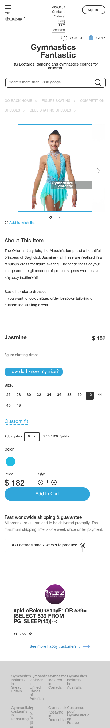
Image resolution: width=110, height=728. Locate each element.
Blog (61, 21)
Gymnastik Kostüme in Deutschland (57, 714)
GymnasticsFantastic (53, 51)
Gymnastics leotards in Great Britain (20, 684)
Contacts (58, 11)
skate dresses (34, 292)
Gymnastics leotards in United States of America (38, 688)
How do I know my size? (34, 372)
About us (58, 7)
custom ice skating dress (26, 305)
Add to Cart (47, 494)
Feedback (58, 30)
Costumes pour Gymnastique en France (76, 715)
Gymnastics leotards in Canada (57, 682)
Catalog (59, 16)
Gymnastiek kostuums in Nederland (20, 713)
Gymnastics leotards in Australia (76, 682)
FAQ (62, 25)
